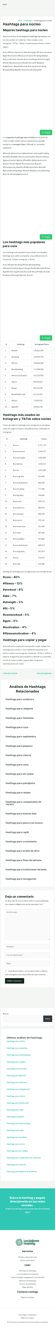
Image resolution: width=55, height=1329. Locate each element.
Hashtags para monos (16, 1144)
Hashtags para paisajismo (20, 783)
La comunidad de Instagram (27, 1274)
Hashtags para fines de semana (24, 860)
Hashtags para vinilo (15, 1110)
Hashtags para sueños (16, 1041)
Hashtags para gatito (15, 1117)
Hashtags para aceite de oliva (22, 850)
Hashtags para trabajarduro (18, 1089)
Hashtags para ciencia (18, 755)
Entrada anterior (9, 673)
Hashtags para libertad (16, 1075)
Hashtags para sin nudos (20, 773)
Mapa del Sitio (27, 1287)
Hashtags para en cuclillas (17, 1151)
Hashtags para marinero (17, 1082)
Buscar (6, 1014)
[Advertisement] (27, 101)
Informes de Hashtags (27, 1281)
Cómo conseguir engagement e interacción (27, 1277)
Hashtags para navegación (21, 878)
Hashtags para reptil (17, 832)
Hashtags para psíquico (19, 745)
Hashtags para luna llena (17, 1137)
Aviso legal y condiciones (27, 1315)
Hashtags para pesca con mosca (24, 822)
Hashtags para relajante (19, 708)
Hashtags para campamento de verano (23, 803)
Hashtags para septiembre (21, 736)
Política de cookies (27, 1318)
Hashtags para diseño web (18, 1103)
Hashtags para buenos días (21, 813)
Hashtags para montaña (17, 1069)
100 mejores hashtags (27, 1271)
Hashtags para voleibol (16, 1062)
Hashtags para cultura (16, 1096)
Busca (47, 1019)
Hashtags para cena (17, 764)
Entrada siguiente (45, 673)
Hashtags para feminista (20, 717)
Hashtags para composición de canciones (24, 1158)
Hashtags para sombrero (20, 699)
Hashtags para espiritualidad (18, 1055)
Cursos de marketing (27, 1284)
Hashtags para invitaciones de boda (26, 869)
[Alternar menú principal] (50, 4)
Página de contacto (27, 1297)
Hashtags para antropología (18, 1123)
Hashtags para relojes (18, 792)
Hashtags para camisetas (17, 1048)
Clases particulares (27, 1260)
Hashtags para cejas (15, 1130)
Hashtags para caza (17, 727)
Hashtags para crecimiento (21, 841)
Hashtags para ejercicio (16, 1164)
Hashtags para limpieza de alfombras (22, 1171)
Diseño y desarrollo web (27, 1257)
